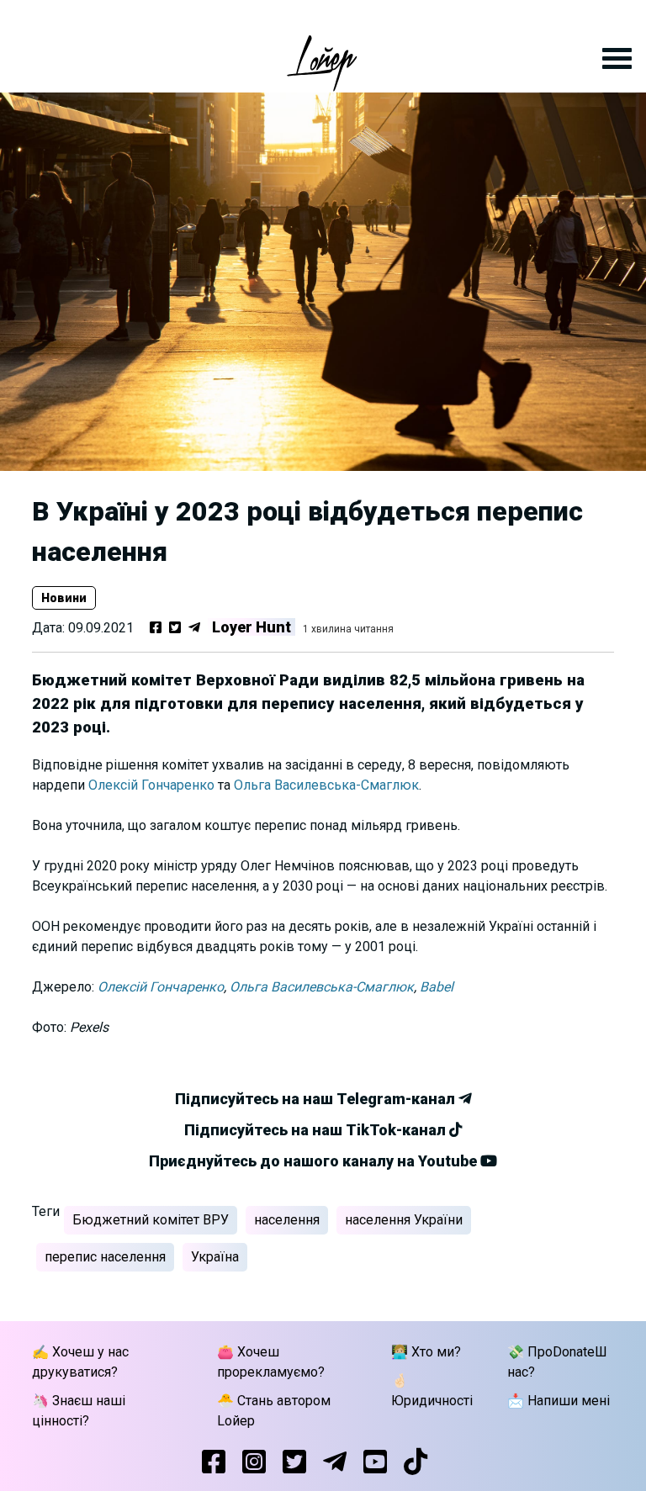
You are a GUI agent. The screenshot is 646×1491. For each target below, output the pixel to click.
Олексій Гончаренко (151, 785)
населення (287, 1220)
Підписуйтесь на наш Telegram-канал (316, 1099)
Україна (215, 1257)
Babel (436, 987)
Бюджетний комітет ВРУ (150, 1220)
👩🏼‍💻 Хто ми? (426, 1352)
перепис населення (105, 1257)
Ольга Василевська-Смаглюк (326, 785)
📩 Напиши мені (558, 1401)
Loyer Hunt (251, 627)
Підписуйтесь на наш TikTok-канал (316, 1130)
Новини (64, 598)
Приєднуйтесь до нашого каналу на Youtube (314, 1161)
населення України (404, 1220)
